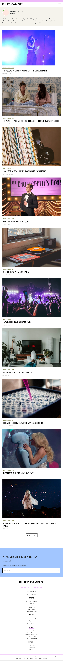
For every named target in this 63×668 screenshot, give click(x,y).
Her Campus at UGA (8, 68)
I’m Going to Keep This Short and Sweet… (18, 473)
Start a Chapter (31, 632)
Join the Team (31, 647)
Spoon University (31, 618)
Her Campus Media (31, 601)
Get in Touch (31, 645)
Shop (31, 605)
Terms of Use (31, 609)
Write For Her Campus (31, 630)
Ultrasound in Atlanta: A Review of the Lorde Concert (24, 70)
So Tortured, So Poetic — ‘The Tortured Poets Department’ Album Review (29, 524)
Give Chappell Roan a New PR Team (16, 322)
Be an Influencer (31, 636)
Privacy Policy (31, 607)
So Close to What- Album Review (15, 272)
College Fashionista (31, 620)
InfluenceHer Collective (31, 622)
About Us (31, 603)
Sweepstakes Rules (32, 611)
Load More (31, 535)
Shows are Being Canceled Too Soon (17, 372)
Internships (31, 649)
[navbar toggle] (59, 4)
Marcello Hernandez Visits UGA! (15, 221)
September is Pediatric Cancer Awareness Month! (22, 423)
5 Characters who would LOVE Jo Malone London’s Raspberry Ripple (30, 121)
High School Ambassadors (31, 634)
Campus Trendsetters (31, 638)
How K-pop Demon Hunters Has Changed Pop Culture (24, 171)
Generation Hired (31, 624)
